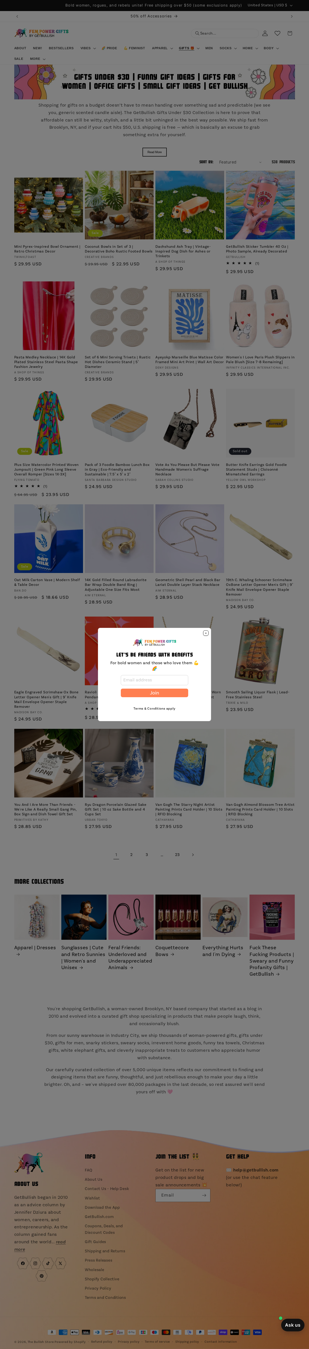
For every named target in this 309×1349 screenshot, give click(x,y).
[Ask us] (292, 1325)
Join (154, 693)
